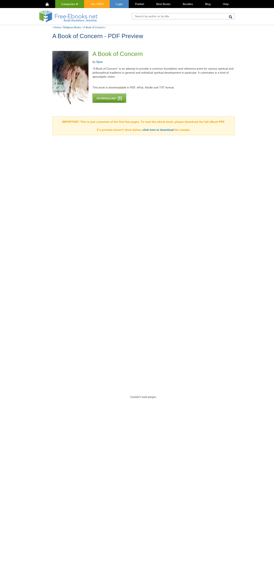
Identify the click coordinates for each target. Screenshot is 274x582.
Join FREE (97, 4)
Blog (208, 4)
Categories (68, 4)
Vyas (99, 61)
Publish (139, 4)
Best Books (163, 4)
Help (226, 4)
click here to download (158, 129)
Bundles (188, 4)
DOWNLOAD (107, 98)
